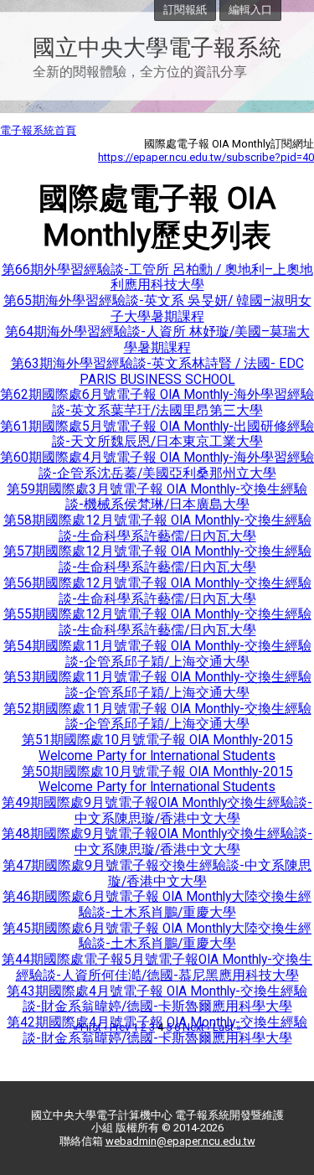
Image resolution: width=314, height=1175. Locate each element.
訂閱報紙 (185, 9)
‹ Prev (117, 1027)
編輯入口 (250, 9)
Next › (196, 1027)
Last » (227, 1027)
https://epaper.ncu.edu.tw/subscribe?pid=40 (206, 157)
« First (87, 1027)
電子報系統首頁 (38, 130)
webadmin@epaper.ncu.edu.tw (180, 1141)
